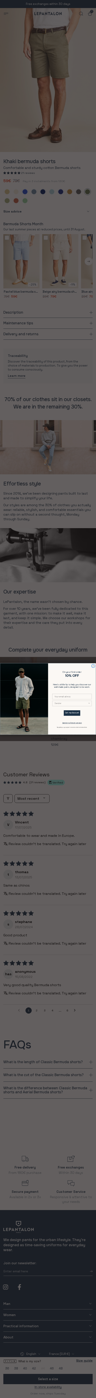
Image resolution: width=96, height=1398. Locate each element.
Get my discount (72, 713)
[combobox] (71, 703)
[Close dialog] (93, 666)
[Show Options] (89, 703)
